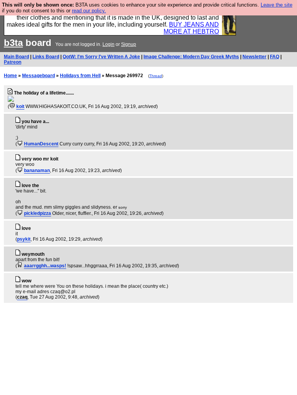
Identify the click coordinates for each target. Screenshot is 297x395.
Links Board (45, 56)
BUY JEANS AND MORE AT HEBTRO (191, 28)
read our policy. (89, 11)
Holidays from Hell (80, 75)
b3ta (13, 42)
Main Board (16, 56)
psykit (24, 239)
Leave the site (276, 5)
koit (20, 106)
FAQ (274, 56)
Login (108, 44)
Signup (128, 44)
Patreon (12, 62)
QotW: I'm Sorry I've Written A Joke (101, 56)
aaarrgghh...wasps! (45, 265)
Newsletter (254, 56)
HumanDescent (41, 144)
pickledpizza (37, 213)
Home (10, 75)
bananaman (37, 170)
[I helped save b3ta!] (12, 106)
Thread (155, 76)
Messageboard (38, 75)
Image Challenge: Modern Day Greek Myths (191, 56)
